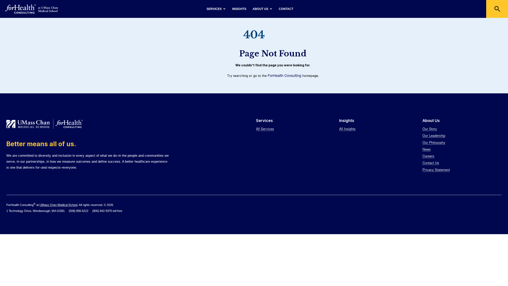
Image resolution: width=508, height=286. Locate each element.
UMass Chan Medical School (58, 205)
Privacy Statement (436, 169)
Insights (239, 9)
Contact (286, 9)
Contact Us (430, 162)
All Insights (347, 128)
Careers (428, 155)
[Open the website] (32, 9)
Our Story (429, 128)
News (426, 149)
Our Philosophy (433, 142)
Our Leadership (433, 135)
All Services (265, 128)
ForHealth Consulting (284, 75)
